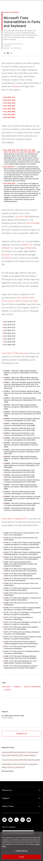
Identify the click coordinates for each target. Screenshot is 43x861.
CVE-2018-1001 (9, 106)
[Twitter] (16, 820)
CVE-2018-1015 (14, 152)
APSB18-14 (26, 244)
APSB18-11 (7, 248)
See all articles (7, 771)
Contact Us (21, 734)
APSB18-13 (7, 254)
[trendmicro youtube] (28, 820)
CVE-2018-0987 (9, 114)
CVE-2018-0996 (9, 112)
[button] (21, 734)
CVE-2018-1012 (21, 150)
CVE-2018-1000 (9, 109)
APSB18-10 (7, 258)
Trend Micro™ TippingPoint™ (14, 518)
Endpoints (17, 687)
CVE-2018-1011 (9, 97)
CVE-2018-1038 (21, 216)
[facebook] (10, 820)
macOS (18, 301)
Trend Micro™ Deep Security (14, 353)
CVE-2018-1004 (9, 103)
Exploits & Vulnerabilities (32, 687)
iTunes (11, 301)
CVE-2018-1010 (9, 150)
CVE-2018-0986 (32, 223)
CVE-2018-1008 (9, 100)
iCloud (25, 301)
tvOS (32, 297)
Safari (35, 301)
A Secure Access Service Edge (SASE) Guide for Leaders (21, 760)
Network (8, 690)
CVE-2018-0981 (9, 117)
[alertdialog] (21, 846)
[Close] (40, 834)
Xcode (4, 301)
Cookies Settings (21, 851)
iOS (18, 297)
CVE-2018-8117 (9, 167)
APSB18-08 (31, 248)
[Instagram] (22, 820)
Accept (21, 857)
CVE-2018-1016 (29, 152)
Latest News (6, 686)
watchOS (25, 297)
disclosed (16, 86)
